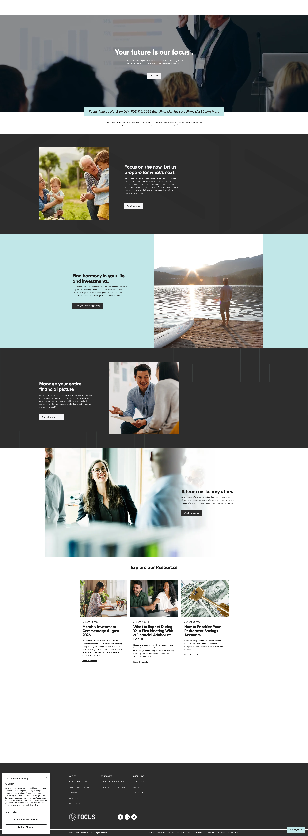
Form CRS (210, 833)
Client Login (138, 782)
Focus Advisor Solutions (113, 787)
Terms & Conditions (156, 833)
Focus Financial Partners (113, 782)
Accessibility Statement (228, 833)
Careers (136, 787)
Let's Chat (154, 75)
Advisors (73, 793)
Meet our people (191, 513)
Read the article (89, 660)
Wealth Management (78, 782)
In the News (74, 804)
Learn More (211, 111)
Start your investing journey (87, 306)
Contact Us (296, 830)
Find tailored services (51, 417)
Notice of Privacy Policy (179, 833)
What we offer (133, 206)
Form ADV (198, 833)
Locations (74, 798)
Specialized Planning (79, 787)
